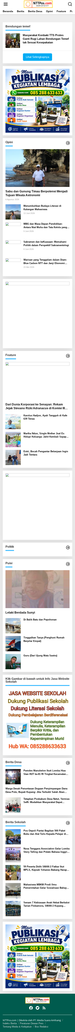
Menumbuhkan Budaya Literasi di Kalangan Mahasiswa (42, 208)
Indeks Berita (10, 1023)
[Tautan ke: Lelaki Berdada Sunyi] (37, 589)
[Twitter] (37, 1008)
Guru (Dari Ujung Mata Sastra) (40, 655)
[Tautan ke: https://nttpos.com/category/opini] (68, 143)
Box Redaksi (41, 1026)
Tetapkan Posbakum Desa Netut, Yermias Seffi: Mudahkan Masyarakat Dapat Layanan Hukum (46, 801)
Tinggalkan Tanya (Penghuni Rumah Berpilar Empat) (43, 639)
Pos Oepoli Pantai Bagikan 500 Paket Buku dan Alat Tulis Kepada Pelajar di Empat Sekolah (44, 832)
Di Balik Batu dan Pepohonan (40, 619)
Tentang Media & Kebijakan (17, 1026)
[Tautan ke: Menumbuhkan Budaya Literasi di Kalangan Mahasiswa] (13, 211)
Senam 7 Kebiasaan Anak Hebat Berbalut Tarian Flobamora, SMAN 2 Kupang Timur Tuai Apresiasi (46, 904)
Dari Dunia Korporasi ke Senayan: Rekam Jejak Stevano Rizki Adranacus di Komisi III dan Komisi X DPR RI (35, 406)
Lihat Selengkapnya (37, 56)
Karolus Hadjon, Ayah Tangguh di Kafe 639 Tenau (45, 417)
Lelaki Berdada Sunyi (20, 612)
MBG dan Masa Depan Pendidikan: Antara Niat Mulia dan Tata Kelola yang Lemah (45, 225)
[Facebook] (31, 1008)
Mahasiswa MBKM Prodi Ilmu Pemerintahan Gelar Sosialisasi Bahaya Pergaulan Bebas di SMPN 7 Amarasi (45, 886)
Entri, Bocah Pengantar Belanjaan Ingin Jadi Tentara (45, 453)
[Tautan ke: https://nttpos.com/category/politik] (68, 547)
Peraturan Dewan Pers (32, 1023)
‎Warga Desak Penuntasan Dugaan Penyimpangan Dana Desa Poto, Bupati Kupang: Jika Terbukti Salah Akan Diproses (36, 790)
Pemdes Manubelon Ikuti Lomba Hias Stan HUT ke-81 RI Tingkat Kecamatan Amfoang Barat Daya (44, 772)
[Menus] (6, 4)
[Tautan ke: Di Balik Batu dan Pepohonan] (13, 625)
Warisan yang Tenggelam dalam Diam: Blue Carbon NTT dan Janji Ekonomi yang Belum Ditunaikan (45, 261)
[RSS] (44, 1008)
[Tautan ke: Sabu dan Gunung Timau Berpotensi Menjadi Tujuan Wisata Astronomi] (37, 168)
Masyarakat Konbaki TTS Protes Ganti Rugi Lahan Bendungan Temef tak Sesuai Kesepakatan (46, 39)
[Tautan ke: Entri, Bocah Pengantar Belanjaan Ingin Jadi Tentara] (13, 457)
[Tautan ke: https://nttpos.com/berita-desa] (68, 763)
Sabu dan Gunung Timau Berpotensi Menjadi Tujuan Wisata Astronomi (36, 193)
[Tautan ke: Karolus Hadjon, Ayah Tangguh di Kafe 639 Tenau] (13, 421)
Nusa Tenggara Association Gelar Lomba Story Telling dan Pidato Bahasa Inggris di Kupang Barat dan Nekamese (46, 850)
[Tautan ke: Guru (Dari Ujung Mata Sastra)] (13, 661)
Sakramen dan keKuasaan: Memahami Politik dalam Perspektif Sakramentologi (46, 243)
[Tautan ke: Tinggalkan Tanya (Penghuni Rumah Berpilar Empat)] (13, 643)
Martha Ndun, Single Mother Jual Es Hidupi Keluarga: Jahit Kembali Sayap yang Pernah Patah (44, 435)
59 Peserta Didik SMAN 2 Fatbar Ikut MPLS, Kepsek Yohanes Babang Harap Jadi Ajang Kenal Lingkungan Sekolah (45, 868)
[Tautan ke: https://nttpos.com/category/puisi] (68, 564)
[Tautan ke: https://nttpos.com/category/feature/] (68, 356)
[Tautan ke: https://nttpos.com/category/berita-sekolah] (68, 823)
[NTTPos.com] (38, 4)
